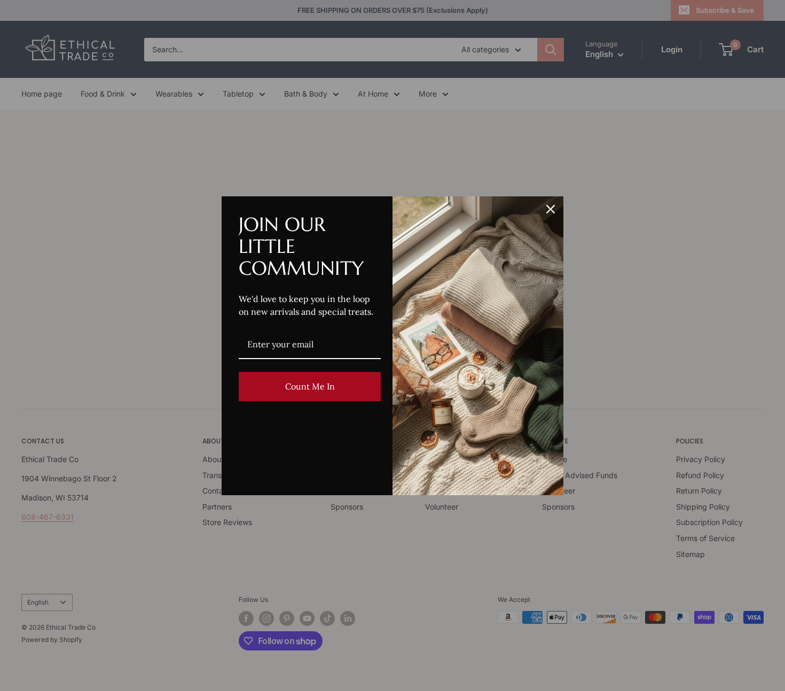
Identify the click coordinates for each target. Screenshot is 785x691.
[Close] (550, 209)
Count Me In (310, 386)
